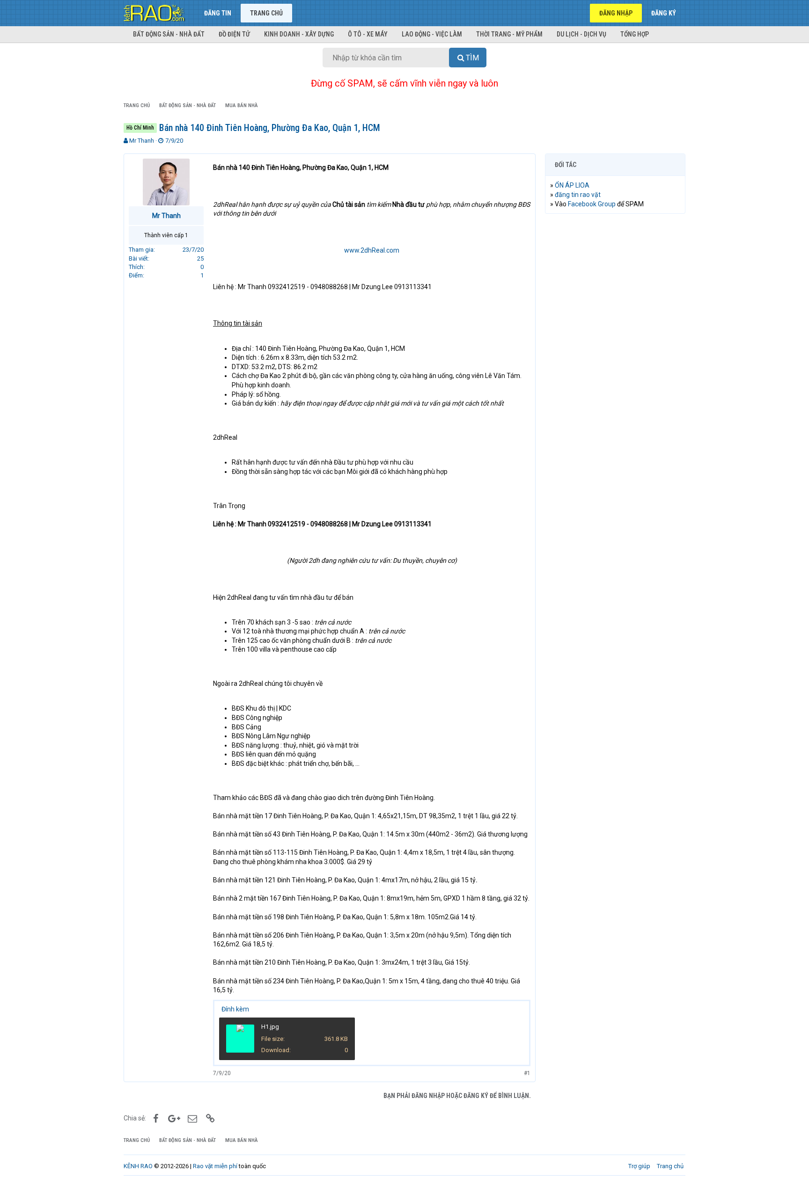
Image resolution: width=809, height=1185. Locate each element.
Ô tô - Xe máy (368, 34)
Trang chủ (266, 13)
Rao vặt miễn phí (215, 1166)
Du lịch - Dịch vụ (581, 34)
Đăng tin (217, 13)
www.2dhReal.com (371, 250)
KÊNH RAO (138, 1166)
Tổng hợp (634, 34)
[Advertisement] (615, 363)
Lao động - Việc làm (432, 34)
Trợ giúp (639, 1166)
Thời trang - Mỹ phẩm (509, 34)
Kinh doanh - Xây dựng (299, 34)
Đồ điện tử (234, 34)
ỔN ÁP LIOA (572, 185)
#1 (527, 1073)
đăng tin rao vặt (578, 194)
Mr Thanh (141, 140)
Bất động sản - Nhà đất (169, 34)
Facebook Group (592, 204)
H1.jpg (270, 1026)
